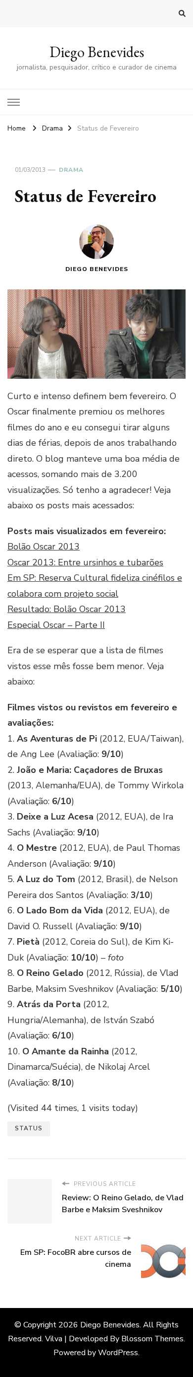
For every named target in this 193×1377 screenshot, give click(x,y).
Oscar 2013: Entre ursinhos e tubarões (85, 562)
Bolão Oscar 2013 (43, 546)
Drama (71, 170)
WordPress (118, 1352)
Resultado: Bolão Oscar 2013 (66, 609)
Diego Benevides (96, 52)
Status (29, 1128)
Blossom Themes (152, 1338)
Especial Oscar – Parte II (56, 625)
